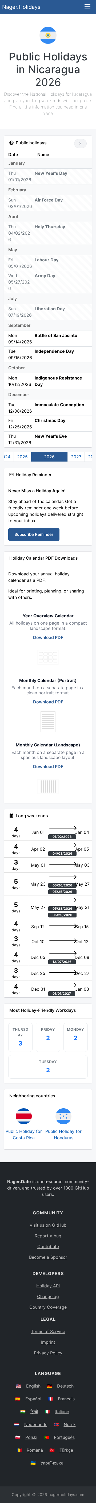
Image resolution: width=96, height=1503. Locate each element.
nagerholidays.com (66, 1494)
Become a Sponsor (48, 1257)
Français (66, 1398)
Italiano (62, 1411)
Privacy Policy (48, 1352)
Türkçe (66, 1450)
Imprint (48, 1342)
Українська (52, 1463)
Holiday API (48, 1285)
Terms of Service (48, 1331)
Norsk (70, 1424)
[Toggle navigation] (87, 7)
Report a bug (48, 1235)
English (33, 1386)
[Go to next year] (80, 143)
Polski (31, 1437)
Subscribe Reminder (33, 534)
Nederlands (35, 1424)
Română (35, 1450)
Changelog (48, 1296)
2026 (49, 456)
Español (33, 1398)
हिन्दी (34, 1411)
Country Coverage (48, 1307)
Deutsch (65, 1386)
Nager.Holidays (21, 7)
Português (64, 1437)
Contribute (48, 1246)
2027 (76, 456)
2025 (22, 456)
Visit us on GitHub (48, 1225)
